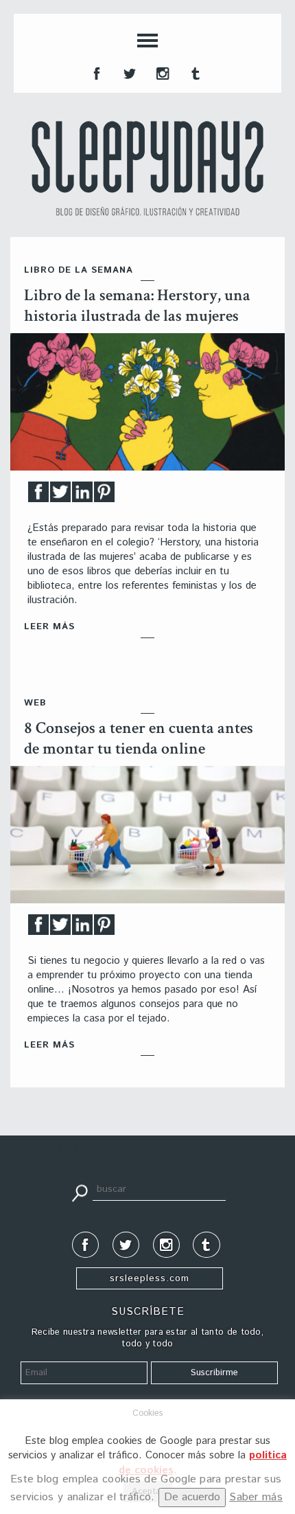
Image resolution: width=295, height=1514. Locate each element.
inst (161, 72)
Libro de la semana (78, 270)
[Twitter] (60, 496)
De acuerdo (192, 1497)
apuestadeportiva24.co (48, 1148)
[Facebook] (38, 496)
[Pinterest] (104, 496)
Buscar (79, 1192)
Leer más (49, 626)
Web (35, 703)
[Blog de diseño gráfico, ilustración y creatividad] (147, 168)
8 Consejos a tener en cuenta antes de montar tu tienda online (138, 738)
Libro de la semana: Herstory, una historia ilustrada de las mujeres (137, 305)
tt (128, 72)
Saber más (256, 1497)
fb (95, 72)
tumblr (194, 72)
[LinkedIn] (82, 496)
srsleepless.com (149, 1278)
